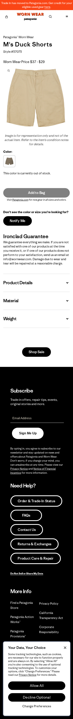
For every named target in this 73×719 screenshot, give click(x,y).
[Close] (65, 647)
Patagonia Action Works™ (22, 619)
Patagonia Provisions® (18, 633)
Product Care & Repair (36, 558)
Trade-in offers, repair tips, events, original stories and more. (34, 402)
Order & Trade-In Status (36, 501)
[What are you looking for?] (50, 16)
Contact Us (27, 529)
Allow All (37, 685)
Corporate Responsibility (49, 629)
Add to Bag (36, 193)
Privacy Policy (48, 603)
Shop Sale (36, 352)
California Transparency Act (51, 615)
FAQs (26, 515)
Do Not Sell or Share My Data (26, 573)
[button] (6, 16)
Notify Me (17, 221)
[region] (36, 679)
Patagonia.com (20, 199)
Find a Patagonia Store (21, 605)
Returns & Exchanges (34, 544)
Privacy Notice (19, 469)
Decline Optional (36, 697)
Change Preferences (36, 706)
